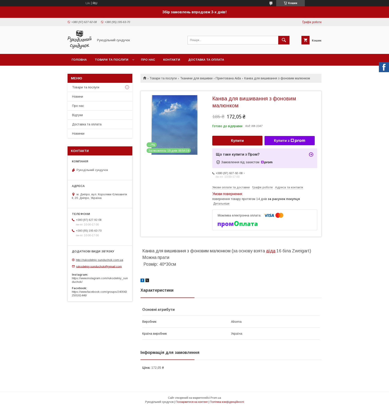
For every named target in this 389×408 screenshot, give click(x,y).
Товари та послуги (111, 59)
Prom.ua (215, 397)
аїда (270, 250)
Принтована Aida (228, 78)
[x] (147, 281)
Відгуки (77, 115)
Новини (77, 96)
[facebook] (142, 281)
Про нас (148, 59)
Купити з (281, 141)
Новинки (78, 133)
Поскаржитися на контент (192, 401)
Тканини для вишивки (196, 78)
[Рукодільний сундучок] (80, 48)
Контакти (171, 59)
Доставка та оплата (206, 59)
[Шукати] (283, 40)
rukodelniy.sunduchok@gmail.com (99, 266)
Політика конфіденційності (227, 401)
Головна (79, 59)
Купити (237, 141)
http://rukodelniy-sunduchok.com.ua (99, 260)
